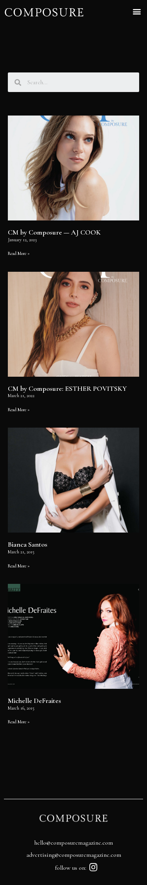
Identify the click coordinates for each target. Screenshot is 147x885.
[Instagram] (93, 867)
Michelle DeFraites (34, 700)
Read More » (19, 253)
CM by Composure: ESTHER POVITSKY (67, 388)
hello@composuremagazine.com (73, 843)
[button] (136, 11)
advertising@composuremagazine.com (73, 855)
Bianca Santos (27, 544)
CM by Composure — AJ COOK (54, 232)
